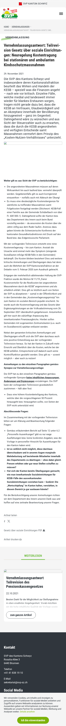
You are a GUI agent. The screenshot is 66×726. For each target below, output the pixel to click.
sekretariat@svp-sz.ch (15, 682)
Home (6, 27)
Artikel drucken (11, 539)
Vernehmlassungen (20, 27)
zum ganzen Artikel (21, 615)
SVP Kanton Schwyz (34, 3)
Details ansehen (27, 711)
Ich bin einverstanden (33, 720)
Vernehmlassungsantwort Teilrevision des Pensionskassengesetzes (25, 582)
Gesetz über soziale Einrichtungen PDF (23, 530)
